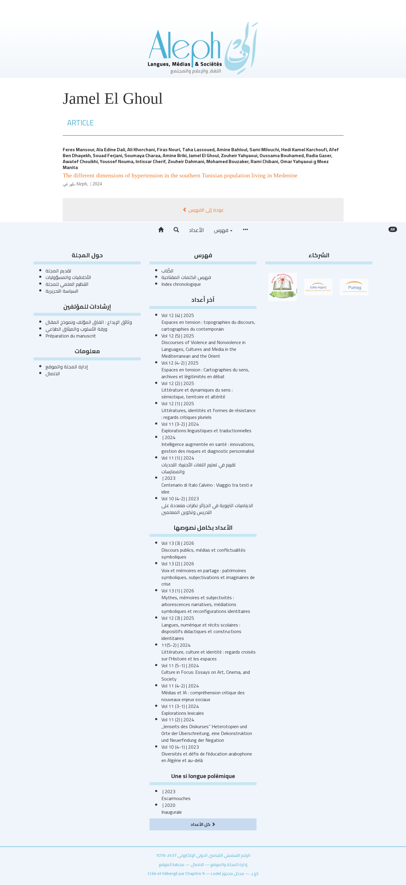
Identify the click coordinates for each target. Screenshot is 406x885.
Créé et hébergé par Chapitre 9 (176, 873)
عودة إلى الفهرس (205, 209)
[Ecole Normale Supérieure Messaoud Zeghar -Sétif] (282, 286)
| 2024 (95, 183)
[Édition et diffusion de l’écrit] (318, 286)
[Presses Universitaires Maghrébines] (354, 286)
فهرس (221, 230)
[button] (176, 230)
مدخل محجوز (233, 873)
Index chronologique (181, 284)
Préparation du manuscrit (70, 335)
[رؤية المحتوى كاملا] (245, 230)
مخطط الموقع (171, 864)
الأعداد (196, 230)
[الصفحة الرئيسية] (161, 230)
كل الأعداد (201, 824)
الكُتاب (167, 270)
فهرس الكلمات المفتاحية (186, 277)
